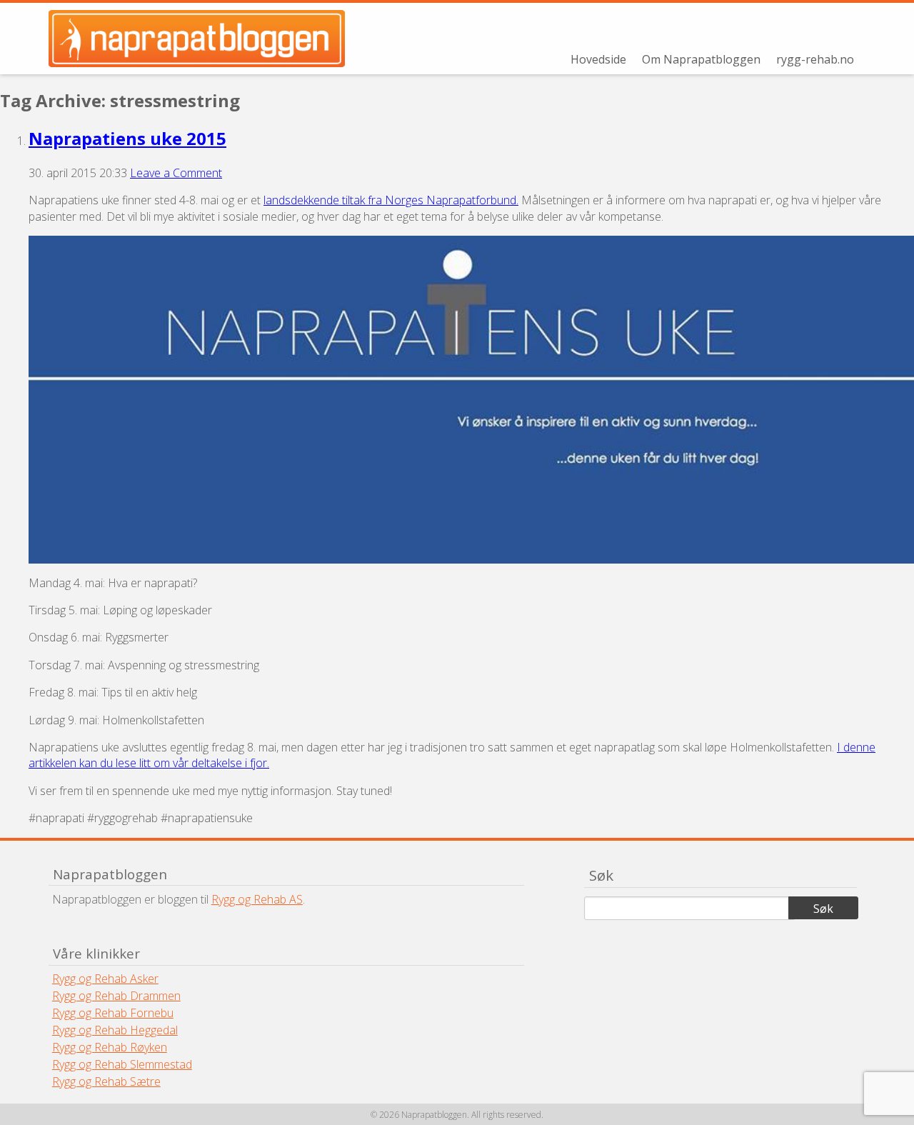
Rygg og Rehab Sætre (106, 1081)
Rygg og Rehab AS (257, 899)
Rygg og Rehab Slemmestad (122, 1064)
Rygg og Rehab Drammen (116, 996)
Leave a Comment (176, 173)
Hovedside (598, 59)
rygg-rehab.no (815, 59)
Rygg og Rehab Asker (105, 978)
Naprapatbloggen (206, 38)
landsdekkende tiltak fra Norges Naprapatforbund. (390, 200)
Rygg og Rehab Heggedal (115, 1030)
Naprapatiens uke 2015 (127, 138)
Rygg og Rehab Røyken (109, 1047)
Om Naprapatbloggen (701, 59)
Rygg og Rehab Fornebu (113, 1013)
